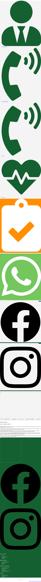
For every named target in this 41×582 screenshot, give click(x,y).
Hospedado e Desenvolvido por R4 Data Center (35, 581)
